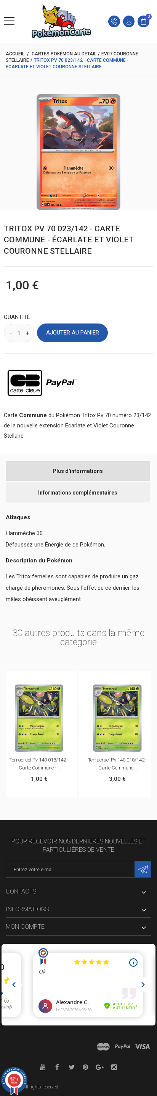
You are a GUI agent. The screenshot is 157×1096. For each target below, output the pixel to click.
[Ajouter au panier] (31, 679)
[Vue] (47, 679)
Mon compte (25, 926)
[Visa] (142, 1046)
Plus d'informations (78, 471)
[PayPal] (122, 1046)
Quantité (17, 317)
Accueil (15, 54)
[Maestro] (103, 1046)
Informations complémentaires (77, 493)
